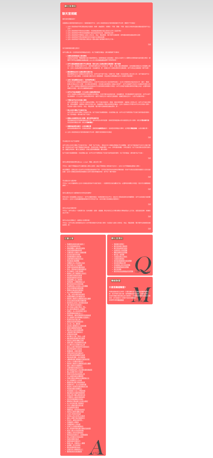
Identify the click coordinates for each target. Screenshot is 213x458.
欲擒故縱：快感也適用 (74, 351)
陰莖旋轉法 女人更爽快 (74, 280)
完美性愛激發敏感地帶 (74, 250)
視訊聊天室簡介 (119, 244)
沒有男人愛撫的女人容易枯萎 (76, 326)
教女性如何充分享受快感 (75, 284)
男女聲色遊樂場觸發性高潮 (76, 355)
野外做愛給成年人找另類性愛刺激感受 (79, 370)
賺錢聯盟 (121, 300)
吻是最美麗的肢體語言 (74, 389)
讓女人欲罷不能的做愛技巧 (76, 418)
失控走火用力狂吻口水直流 (76, 416)
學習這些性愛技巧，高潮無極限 (77, 435)
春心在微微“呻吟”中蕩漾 (75, 372)
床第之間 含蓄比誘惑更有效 (76, 395)
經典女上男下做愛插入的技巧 (76, 273)
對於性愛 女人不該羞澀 (74, 265)
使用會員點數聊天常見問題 (123, 261)
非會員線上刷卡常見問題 (122, 265)
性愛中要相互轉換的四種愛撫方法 (78, 378)
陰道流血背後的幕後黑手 (75, 322)
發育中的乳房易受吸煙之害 (76, 374)
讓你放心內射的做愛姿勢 (75, 330)
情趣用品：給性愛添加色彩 (76, 410)
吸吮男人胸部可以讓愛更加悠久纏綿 (79, 298)
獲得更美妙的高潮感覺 (74, 451)
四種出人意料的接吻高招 (75, 433)
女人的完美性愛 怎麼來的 (75, 403)
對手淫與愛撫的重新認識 (75, 288)
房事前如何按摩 (72, 334)
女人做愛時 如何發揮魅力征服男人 (78, 317)
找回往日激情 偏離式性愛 (75, 340)
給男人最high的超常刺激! (75, 431)
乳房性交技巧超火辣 (73, 319)
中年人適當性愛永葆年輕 (75, 405)
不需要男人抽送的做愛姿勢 (76, 397)
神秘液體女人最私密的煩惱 (76, 248)
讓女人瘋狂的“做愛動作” (75, 366)
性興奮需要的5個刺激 (74, 257)
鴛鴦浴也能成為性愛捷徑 (75, 290)
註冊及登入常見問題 (120, 250)
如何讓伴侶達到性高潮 (74, 275)
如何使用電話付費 (120, 263)
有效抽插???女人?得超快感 (76, 391)
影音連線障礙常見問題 (121, 267)
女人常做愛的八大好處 (74, 380)
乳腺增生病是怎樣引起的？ (76, 244)
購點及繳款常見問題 (120, 252)
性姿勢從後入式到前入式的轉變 (77, 286)
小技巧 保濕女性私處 (74, 414)
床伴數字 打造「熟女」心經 (76, 336)
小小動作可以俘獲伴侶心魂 (76, 345)
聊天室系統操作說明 (120, 248)
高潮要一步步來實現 (73, 445)
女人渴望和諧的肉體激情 (75, 376)
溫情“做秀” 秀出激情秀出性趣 (76, 343)
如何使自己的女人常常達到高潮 (77, 303)
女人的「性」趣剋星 (73, 324)
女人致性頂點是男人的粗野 (76, 309)
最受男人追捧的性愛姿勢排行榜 (77, 387)
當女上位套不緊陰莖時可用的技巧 (78, 347)
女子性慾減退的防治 (73, 246)
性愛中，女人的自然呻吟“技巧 (77, 311)
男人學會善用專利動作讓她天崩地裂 (79, 428)
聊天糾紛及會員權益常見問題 (123, 271)
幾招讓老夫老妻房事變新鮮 (76, 393)
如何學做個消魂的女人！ (75, 313)
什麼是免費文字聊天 (120, 257)
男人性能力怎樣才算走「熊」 (76, 307)
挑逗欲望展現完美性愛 (74, 278)
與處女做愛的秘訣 (73, 439)
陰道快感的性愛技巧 (73, 441)
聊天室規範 (117, 269)
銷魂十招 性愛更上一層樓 (76, 443)
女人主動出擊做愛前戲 (74, 292)
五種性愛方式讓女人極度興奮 (76, 252)
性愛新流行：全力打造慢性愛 (76, 384)
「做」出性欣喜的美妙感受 (76, 294)
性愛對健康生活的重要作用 (76, 296)
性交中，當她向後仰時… (75, 420)
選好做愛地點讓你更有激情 (76, 338)
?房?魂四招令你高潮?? (74, 305)
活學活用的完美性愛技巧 (75, 353)
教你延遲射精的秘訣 (73, 447)
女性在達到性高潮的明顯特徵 (76, 301)
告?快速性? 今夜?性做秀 (75, 271)
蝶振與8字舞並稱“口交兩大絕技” (77, 401)
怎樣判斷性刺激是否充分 (75, 259)
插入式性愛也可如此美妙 (75, 437)
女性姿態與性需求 (73, 407)
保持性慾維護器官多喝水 (75, 399)
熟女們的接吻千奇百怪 (74, 349)
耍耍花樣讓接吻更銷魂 (74, 328)
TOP (149, 44)
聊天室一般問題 (119, 254)
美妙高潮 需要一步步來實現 (76, 357)
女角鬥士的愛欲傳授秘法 (75, 426)
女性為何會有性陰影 (73, 254)
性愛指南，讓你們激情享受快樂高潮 (79, 315)
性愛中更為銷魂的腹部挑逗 (76, 267)
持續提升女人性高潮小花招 (76, 263)
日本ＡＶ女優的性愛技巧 (75, 361)
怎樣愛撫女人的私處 (73, 424)
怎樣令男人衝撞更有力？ (75, 449)
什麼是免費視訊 (119, 259)
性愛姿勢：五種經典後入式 (76, 282)
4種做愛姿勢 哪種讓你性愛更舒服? (78, 359)
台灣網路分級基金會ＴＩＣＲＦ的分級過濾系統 (90, 60)
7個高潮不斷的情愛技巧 (75, 332)
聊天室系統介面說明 (120, 246)
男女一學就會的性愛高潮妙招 (76, 269)
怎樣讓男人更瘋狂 (73, 422)
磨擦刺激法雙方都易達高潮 (76, 382)
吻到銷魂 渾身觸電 (73, 261)
